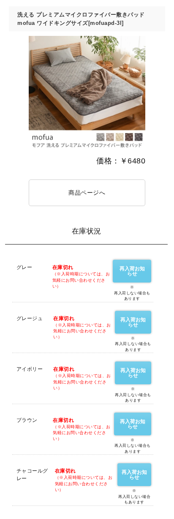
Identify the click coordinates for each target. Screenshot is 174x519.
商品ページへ (86, 192)
